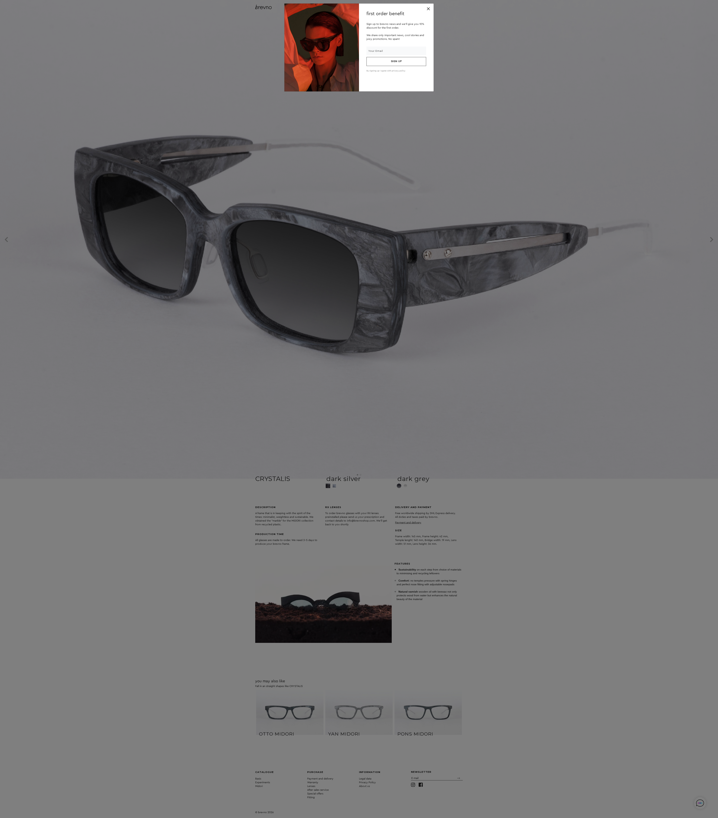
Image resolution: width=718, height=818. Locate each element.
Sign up (396, 61)
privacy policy (398, 71)
